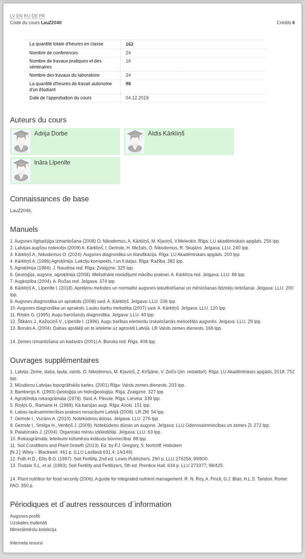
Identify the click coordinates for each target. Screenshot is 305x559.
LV (12, 16)
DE (35, 16)
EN (19, 16)
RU (27, 16)
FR (42, 16)
